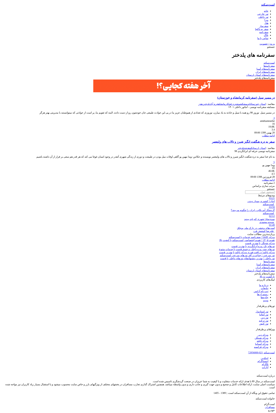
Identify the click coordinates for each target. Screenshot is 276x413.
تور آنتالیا (263, 314)
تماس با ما (262, 38)
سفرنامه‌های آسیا (266, 69)
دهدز (200, 104)
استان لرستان (259, 148)
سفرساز (263, 26)
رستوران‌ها (262, 294)
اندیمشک (246, 104)
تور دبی (264, 317)
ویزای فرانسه (261, 347)
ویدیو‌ (265, 300)
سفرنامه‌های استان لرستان (260, 75)
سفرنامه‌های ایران (265, 72)
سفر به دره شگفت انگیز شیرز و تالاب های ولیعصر (243, 141)
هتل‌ (266, 23)
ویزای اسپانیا (261, 344)
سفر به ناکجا (261, 29)
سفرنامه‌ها (269, 65)
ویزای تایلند (262, 341)
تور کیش (263, 323)
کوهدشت (248, 148)
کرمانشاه (223, 104)
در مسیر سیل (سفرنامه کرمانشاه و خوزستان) (246, 97)
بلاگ (266, 35)
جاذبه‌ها (264, 297)
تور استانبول (262, 311)
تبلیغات (264, 288)
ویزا (266, 20)
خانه (266, 11)
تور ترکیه (263, 320)
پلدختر (206, 104)
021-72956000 (255, 352)
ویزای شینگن (261, 338)
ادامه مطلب (268, 135)
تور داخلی (263, 17)
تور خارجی (262, 14)
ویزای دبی (263, 334)
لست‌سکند (268, 4)
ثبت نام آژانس (261, 291)
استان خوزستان (258, 104)
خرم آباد (214, 104)
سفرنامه (263, 32)
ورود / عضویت (267, 43)
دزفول (231, 104)
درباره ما (263, 285)
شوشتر (238, 104)
